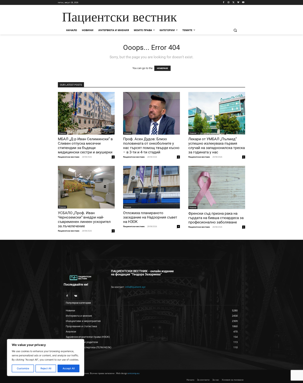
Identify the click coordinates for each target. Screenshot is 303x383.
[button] (235, 30)
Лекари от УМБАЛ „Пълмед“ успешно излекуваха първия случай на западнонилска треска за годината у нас (216, 145)
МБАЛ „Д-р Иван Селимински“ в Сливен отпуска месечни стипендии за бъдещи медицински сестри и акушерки (85, 145)
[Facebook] (224, 3)
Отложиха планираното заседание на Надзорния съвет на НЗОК (150, 217)
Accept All (69, 368)
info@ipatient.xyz (135, 287)
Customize (23, 368)
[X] (233, 3)
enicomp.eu (133, 373)
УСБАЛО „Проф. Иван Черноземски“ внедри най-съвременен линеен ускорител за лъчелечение (84, 219)
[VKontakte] (75, 295)
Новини (62, 133)
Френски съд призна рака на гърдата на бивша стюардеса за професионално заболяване (216, 217)
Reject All (46, 368)
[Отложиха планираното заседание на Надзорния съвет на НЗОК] (151, 187)
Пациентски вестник (68, 157)
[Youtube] (243, 3)
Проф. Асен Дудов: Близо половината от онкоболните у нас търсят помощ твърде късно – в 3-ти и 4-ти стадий (151, 145)
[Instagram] (229, 3)
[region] (45, 357)
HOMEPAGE (162, 68)
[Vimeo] (238, 3)
